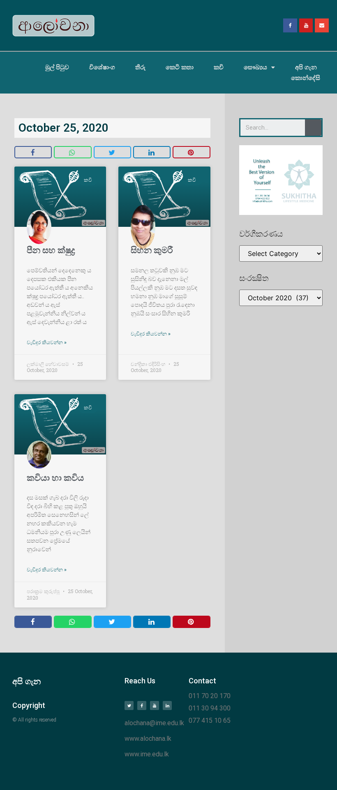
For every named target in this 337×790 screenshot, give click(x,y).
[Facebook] (290, 25)
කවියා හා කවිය (55, 478)
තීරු (140, 67)
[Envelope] (322, 25)
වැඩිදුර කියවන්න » (47, 342)
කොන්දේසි (305, 78)
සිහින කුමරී (152, 250)
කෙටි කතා (180, 67)
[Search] (313, 127)
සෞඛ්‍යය (255, 67)
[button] (33, 152)
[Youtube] (306, 25)
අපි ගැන (306, 67)
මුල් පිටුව (57, 67)
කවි (219, 67)
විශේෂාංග (102, 67)
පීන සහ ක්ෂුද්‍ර (51, 250)
